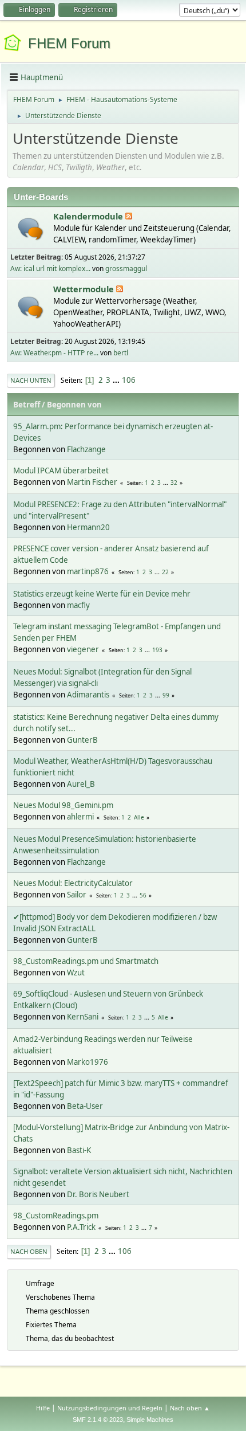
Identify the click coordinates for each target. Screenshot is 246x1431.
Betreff (26, 404)
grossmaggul (126, 268)
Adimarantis (88, 694)
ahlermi (80, 816)
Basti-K (79, 1150)
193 (157, 650)
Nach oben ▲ (190, 1407)
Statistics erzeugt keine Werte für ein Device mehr (102, 594)
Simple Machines (149, 1419)
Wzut (76, 972)
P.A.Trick (81, 1227)
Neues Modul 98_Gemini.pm (63, 805)
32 (173, 483)
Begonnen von (74, 404)
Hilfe (43, 1407)
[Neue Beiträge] (30, 229)
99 (165, 695)
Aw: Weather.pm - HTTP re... (54, 353)
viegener (83, 649)
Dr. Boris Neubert (98, 1194)
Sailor (76, 894)
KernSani (82, 1016)
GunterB (82, 740)
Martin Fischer (92, 482)
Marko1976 (87, 1062)
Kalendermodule (89, 216)
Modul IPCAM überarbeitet (61, 470)
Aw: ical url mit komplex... (50, 268)
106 (129, 380)
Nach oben (28, 1251)
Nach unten (30, 380)
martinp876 (88, 571)
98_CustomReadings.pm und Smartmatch (85, 961)
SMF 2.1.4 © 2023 (98, 1419)
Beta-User (85, 1106)
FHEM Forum (69, 43)
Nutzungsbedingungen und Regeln (109, 1407)
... (117, 380)
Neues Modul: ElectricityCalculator (73, 883)
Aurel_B (81, 784)
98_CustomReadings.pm (55, 1215)
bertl (120, 353)
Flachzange (86, 449)
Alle (139, 817)
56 (143, 895)
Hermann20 (88, 527)
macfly (78, 605)
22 (165, 572)
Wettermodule (84, 289)
